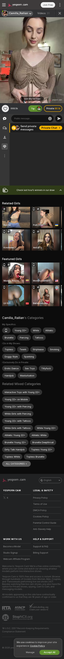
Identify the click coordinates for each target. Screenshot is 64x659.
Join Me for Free (32, 99)
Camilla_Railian (13, 318)
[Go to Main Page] (20, 5)
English (47, 480)
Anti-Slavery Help (42, 529)
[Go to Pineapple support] (6, 617)
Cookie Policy (37, 645)
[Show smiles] (50, 118)
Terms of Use (40, 504)
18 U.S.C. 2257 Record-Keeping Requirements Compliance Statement (25, 630)
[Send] (58, 118)
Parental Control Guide (44, 523)
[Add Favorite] (5, 108)
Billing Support (40, 553)
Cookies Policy (41, 516)
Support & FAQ (40, 546)
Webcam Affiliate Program (16, 559)
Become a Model (12, 546)
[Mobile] (6, 330)
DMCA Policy (40, 510)
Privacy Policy (40, 498)
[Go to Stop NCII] (22, 617)
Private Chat (49, 127)
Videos (43, 13)
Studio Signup (10, 553)
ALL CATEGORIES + (16, 463)
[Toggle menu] (4, 5)
